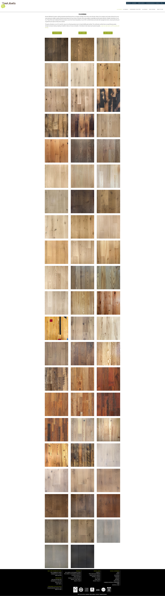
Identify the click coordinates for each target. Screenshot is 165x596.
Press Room (116, 580)
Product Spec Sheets (76, 579)
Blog (118, 572)
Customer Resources (150, 3)
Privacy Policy (96, 580)
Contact (157, 3)
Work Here (97, 579)
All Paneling (125, 9)
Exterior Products (76, 575)
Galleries (134, 3)
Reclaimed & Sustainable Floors (73, 572)
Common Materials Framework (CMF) (111, 583)
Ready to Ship (160, 9)
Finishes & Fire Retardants (74, 578)
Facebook (117, 576)
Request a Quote (96, 576)
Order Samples (141, 3)
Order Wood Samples (95, 575)
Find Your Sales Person (94, 573)
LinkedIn (117, 578)
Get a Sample (82, 32)
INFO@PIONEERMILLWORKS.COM (54, 588)
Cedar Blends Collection (135, 9)
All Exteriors (144, 9)
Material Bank (115, 584)
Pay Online (97, 578)
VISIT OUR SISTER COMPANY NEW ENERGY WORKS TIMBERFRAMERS (92, 594)
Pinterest (117, 579)
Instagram (116, 575)
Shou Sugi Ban (152, 9)
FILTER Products (57, 32)
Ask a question (108, 32)
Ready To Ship (77, 580)
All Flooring (119, 9)
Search (162, 3)
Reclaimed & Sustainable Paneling (72, 573)
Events (117, 573)
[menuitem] (162, 3)
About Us (128, 3)
